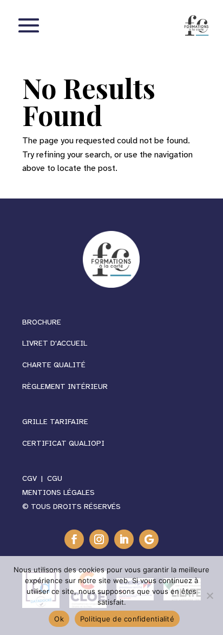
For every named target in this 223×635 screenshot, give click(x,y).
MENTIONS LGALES (58, 492)
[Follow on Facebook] (74, 539)
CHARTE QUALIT (54, 364)
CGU (54, 478)
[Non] (209, 595)
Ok (59, 618)
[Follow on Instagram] (99, 539)
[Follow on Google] (149, 539)
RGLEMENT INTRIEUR (65, 386)
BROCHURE (41, 322)
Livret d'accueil (54, 343)
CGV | (34, 478)
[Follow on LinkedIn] (124, 539)
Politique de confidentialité (127, 618)
